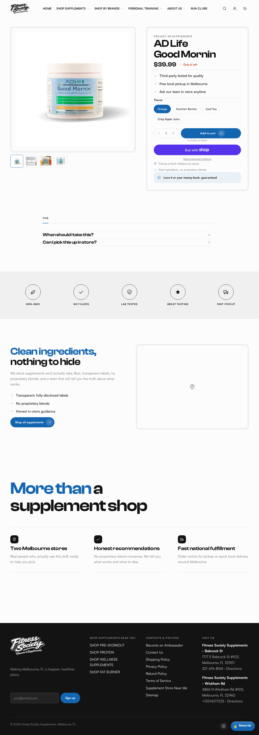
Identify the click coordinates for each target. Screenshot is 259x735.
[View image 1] (16, 161)
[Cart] (245, 8)
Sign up (70, 698)
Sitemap (152, 695)
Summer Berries (186, 109)
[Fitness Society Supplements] (19, 8)
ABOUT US (174, 8)
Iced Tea (211, 109)
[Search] (224, 8)
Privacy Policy (156, 666)
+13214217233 (213, 701)
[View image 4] (60, 161)
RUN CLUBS (199, 8)
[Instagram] (224, 726)
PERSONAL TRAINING (143, 8)
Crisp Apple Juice (169, 119)
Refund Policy (156, 673)
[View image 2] (31, 161)
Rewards (242, 726)
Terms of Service (158, 680)
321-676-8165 (212, 668)
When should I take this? (68, 234)
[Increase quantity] (173, 133)
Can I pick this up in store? (70, 242)
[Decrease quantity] (159, 133)
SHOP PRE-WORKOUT (107, 645)
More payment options (197, 159)
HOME (47, 8)
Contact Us (154, 652)
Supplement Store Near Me (166, 688)
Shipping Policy (158, 659)
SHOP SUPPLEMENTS (70, 8)
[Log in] (235, 8)
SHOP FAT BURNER (105, 672)
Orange (162, 109)
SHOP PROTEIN (102, 652)
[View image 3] (45, 161)
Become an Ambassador (164, 645)
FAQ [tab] (45, 218)
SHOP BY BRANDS (106, 8)
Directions (234, 668)
